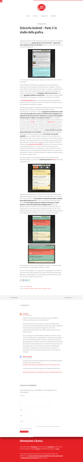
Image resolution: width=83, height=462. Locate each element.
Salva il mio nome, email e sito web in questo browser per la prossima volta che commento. (40, 427)
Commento (22, 395)
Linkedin (53, 16)
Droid (54, 159)
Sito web (21, 421)
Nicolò (37, 449)
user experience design (28, 286)
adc (22, 288)
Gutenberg (51, 447)
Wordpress (34, 447)
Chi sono (35, 16)
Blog (28, 16)
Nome (21, 410)
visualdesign (44, 288)
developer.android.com (28, 100)
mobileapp (32, 288)
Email (21, 415)
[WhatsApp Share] (29, 280)
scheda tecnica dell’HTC (36, 144)
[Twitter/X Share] (24, 280)
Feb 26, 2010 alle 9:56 (27, 357)
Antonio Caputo (27, 356)
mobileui (36, 288)
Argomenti (44, 16)
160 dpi (33, 122)
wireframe (49, 288)
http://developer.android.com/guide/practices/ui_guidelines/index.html (42, 372)
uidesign (39, 288)
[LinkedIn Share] (26, 280)
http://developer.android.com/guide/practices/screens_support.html (41, 364)
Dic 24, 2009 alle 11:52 (27, 315)
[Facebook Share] (21, 280)
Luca (57, 449)
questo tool (51, 122)
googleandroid (26, 288)
